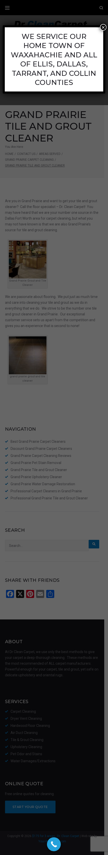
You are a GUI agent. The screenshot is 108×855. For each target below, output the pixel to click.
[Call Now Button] (54, 844)
